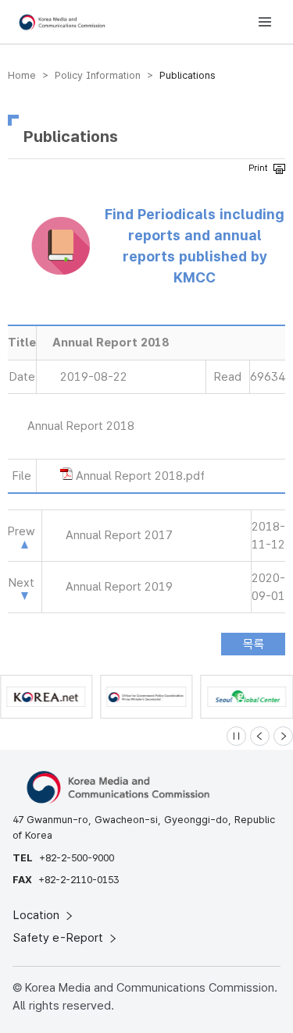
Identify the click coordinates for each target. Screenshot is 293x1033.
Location (38, 915)
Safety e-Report (59, 938)
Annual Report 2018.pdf (140, 476)
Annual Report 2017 (119, 535)
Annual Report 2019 (119, 587)
